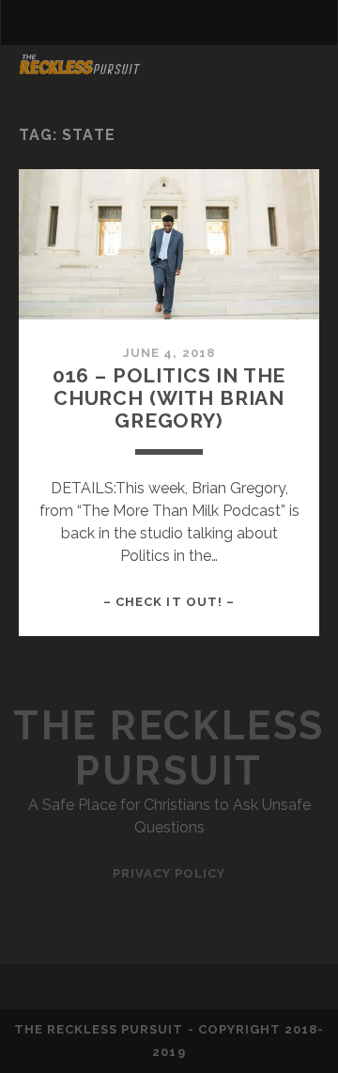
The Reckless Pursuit (168, 748)
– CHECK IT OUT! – (169, 602)
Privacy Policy (169, 873)
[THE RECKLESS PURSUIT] (80, 68)
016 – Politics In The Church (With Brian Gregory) (169, 398)
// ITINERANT (72, 95)
